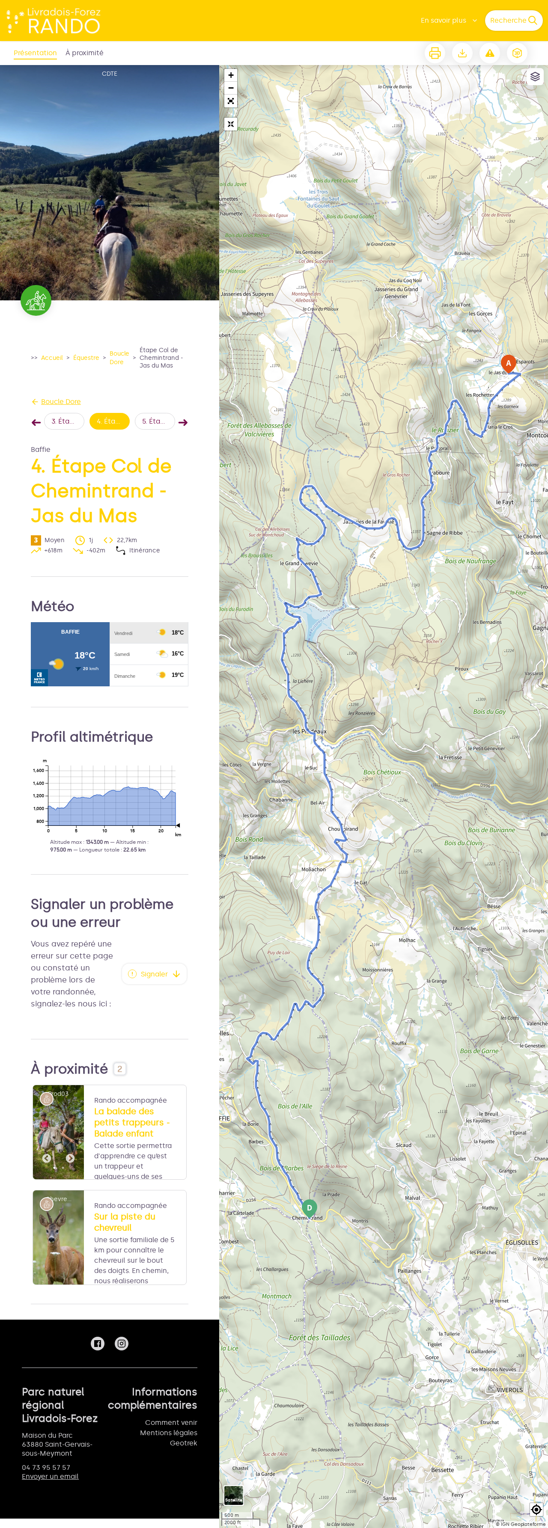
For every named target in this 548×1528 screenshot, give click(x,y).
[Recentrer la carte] (230, 124)
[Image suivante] (70, 1132)
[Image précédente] (46, 1132)
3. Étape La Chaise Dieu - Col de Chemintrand (67, 421)
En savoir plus (443, 20)
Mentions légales (168, 1433)
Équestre (86, 358)
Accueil (52, 358)
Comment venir (171, 1422)
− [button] (231, 88)
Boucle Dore (119, 358)
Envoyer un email (50, 1476)
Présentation (35, 53)
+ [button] (231, 75)
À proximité (85, 53)
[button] (230, 101)
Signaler (154, 974)
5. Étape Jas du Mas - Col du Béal (158, 421)
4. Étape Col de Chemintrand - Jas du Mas (113, 421)
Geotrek (183, 1443)
